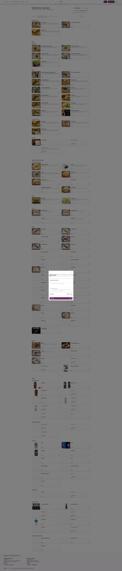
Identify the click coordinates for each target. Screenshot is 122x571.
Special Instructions (54, 280)
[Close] (72, 272)
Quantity (52, 294)
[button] (61, 298)
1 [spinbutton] (69, 294)
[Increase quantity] (71, 294)
